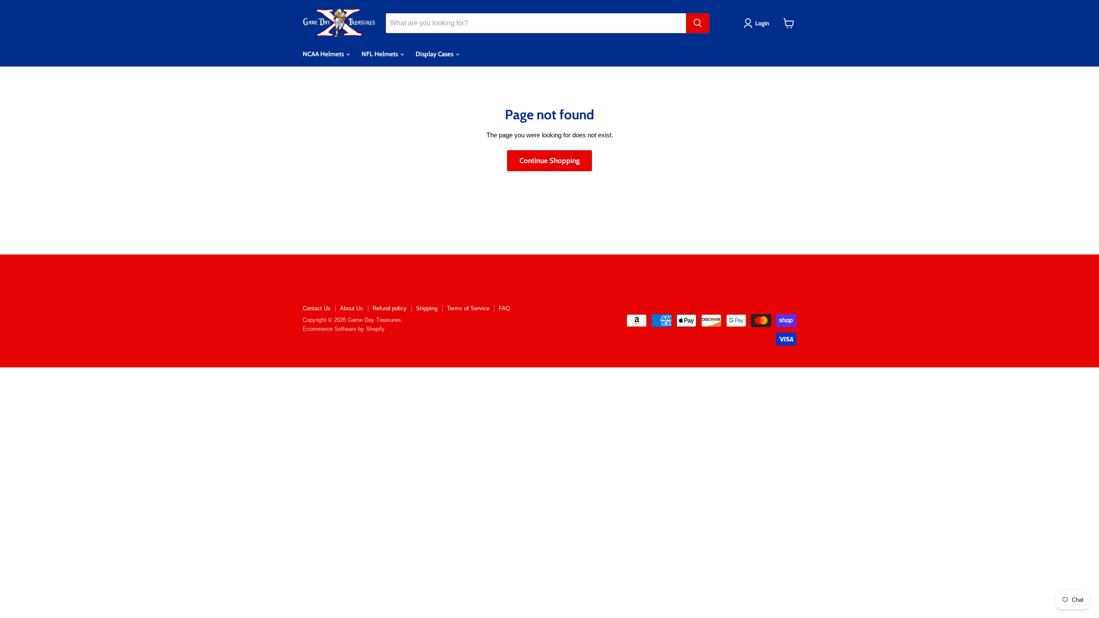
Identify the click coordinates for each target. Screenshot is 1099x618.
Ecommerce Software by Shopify (344, 329)
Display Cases (435, 54)
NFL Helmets (380, 54)
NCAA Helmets (324, 54)
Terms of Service (468, 308)
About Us (351, 308)
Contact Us (317, 308)
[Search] (697, 23)
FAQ (504, 308)
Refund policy (390, 308)
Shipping (426, 308)
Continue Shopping (549, 160)
